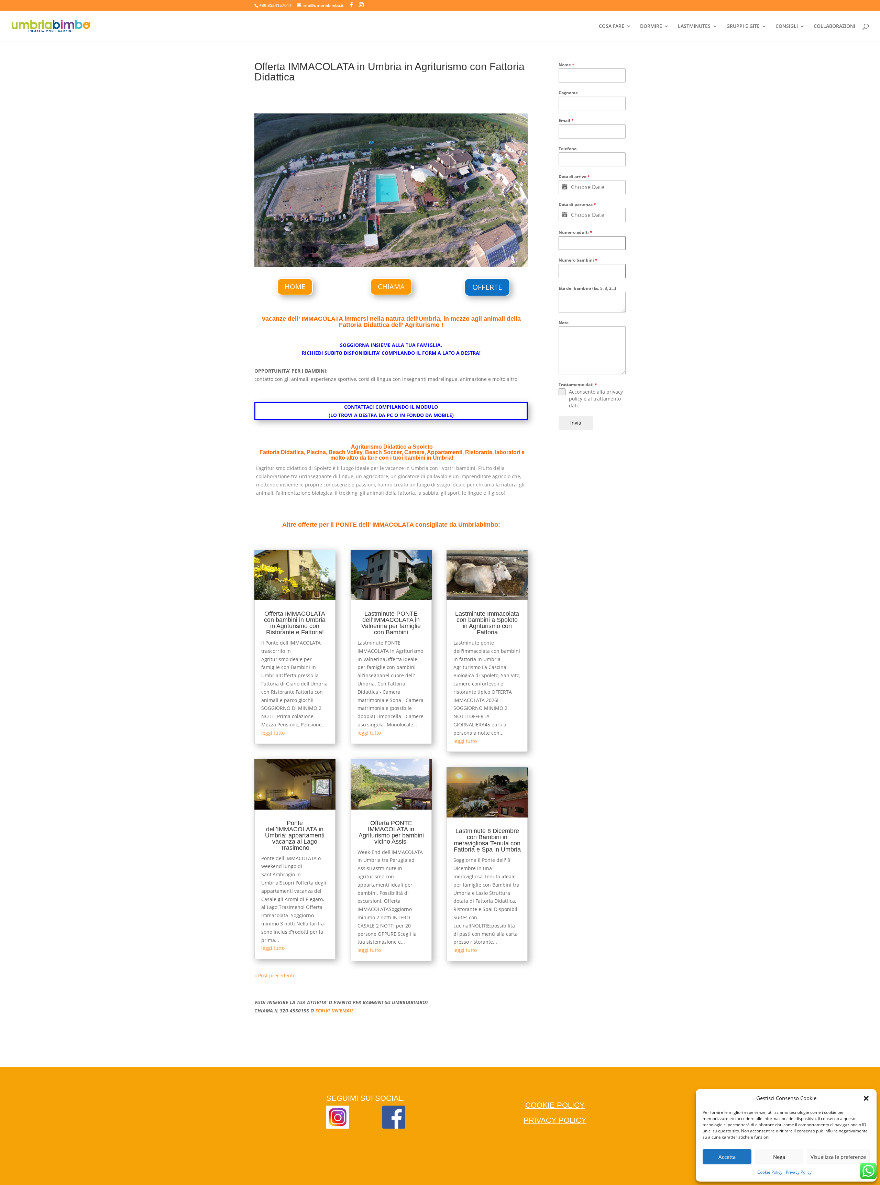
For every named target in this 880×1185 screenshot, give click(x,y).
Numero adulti (575, 232)
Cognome (568, 93)
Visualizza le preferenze (838, 1156)
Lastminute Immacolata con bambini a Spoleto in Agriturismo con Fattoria (487, 623)
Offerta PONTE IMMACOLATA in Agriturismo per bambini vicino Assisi (391, 832)
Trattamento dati (578, 384)
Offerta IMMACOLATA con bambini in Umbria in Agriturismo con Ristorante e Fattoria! (295, 623)
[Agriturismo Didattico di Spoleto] (391, 267)
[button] (866, 1098)
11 (388, 253)
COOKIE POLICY (555, 1105)
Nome (566, 65)
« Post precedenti (274, 975)
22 (452, 253)
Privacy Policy (799, 1172)
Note (564, 323)
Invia (575, 422)
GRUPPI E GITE (743, 26)
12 (394, 253)
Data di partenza (577, 204)
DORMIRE (651, 26)
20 (441, 253)
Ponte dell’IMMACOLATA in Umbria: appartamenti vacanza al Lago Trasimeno (294, 835)
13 (400, 253)
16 (417, 253)
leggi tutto (273, 732)
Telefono (567, 149)
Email (566, 120)
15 (411, 253)
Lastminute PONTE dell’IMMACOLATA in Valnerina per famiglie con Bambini (391, 623)
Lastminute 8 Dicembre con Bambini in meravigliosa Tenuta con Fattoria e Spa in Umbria (487, 840)
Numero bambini (578, 260)
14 (406, 253)
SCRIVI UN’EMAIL (334, 1010)
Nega (779, 1156)
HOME (295, 286)
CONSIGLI (787, 26)
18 (429, 253)
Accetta (727, 1156)
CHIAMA (391, 286)
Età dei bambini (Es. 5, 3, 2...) (587, 288)
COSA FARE (611, 26)
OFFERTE (487, 287)
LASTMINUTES (694, 26)
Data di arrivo (574, 176)
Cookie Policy (769, 1172)
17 (423, 253)
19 (435, 253)
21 (447, 253)
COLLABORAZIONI (834, 26)
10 (382, 253)
